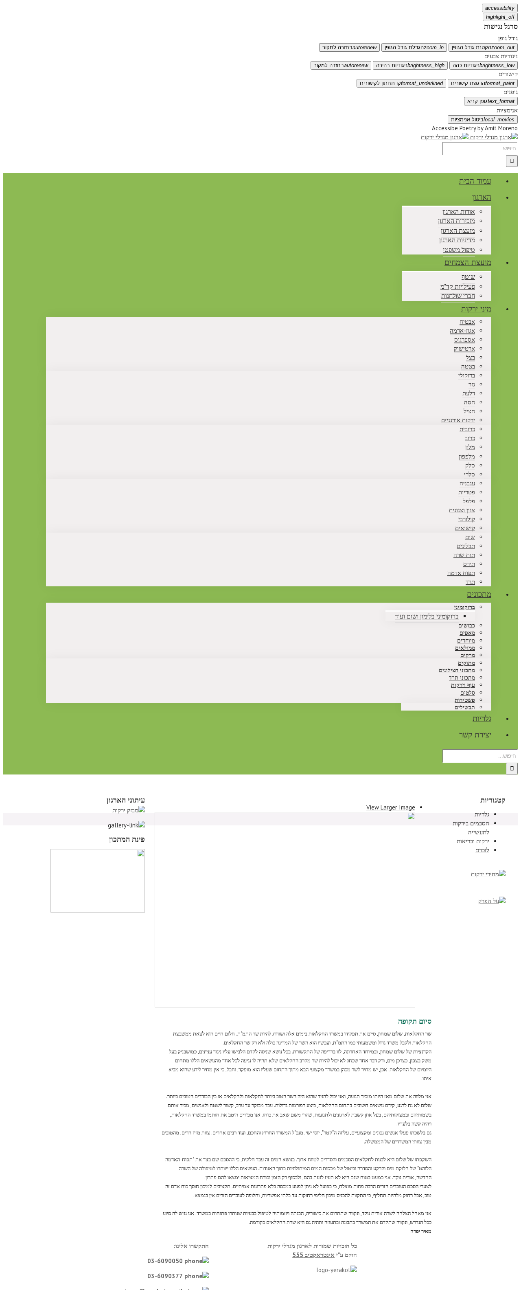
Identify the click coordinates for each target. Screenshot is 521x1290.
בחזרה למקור (349, 47)
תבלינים (466, 546)
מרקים (467, 655)
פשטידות (465, 700)
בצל (470, 357)
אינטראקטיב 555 (313, 1255)
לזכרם (482, 850)
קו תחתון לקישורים (401, 83)
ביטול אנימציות (482, 119)
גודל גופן (508, 38)
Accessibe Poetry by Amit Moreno (475, 128)
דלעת (468, 393)
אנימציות (507, 110)
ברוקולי (466, 375)
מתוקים (466, 663)
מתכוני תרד (462, 677)
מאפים (467, 633)
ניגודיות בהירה (410, 65)
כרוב (470, 438)
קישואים (465, 528)
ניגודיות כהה (483, 65)
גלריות (482, 814)
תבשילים (465, 707)
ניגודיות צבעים (501, 56)
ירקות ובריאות (473, 841)
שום (470, 537)
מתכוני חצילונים (457, 670)
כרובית (467, 429)
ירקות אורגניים (458, 420)
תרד (470, 582)
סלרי (469, 474)
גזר (471, 384)
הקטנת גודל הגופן (483, 47)
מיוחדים (466, 640)
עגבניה (467, 483)
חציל (469, 411)
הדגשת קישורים (482, 83)
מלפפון (467, 456)
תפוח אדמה (461, 573)
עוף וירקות (463, 685)
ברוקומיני (464, 607)
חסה (469, 402)
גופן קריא (490, 101)
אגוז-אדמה (462, 330)
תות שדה (464, 555)
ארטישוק (464, 348)
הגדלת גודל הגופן (414, 47)
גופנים (510, 92)
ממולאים (465, 648)
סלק (470, 465)
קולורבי (466, 519)
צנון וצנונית (462, 510)
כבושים (466, 625)
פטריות (466, 492)
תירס (469, 564)
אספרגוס (464, 339)
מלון (470, 447)
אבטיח (467, 321)
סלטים (467, 692)
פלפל (469, 501)
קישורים (508, 74)
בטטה (468, 366)
